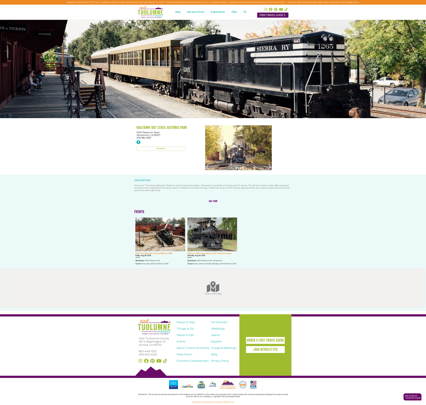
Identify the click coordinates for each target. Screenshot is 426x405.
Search (215, 335)
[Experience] (218, 18)
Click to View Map (213, 293)
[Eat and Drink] (196, 18)
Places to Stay (186, 322)
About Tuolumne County (193, 348)
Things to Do (185, 328)
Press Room (184, 354)
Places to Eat (185, 335)
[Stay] (178, 18)
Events (181, 341)
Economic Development (193, 360)
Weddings (218, 328)
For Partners (219, 322)
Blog (214, 354)
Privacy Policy (220, 360)
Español (216, 341)
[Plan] (234, 18)
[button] (412, 397)
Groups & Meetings (223, 348)
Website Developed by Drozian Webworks (213, 402)
